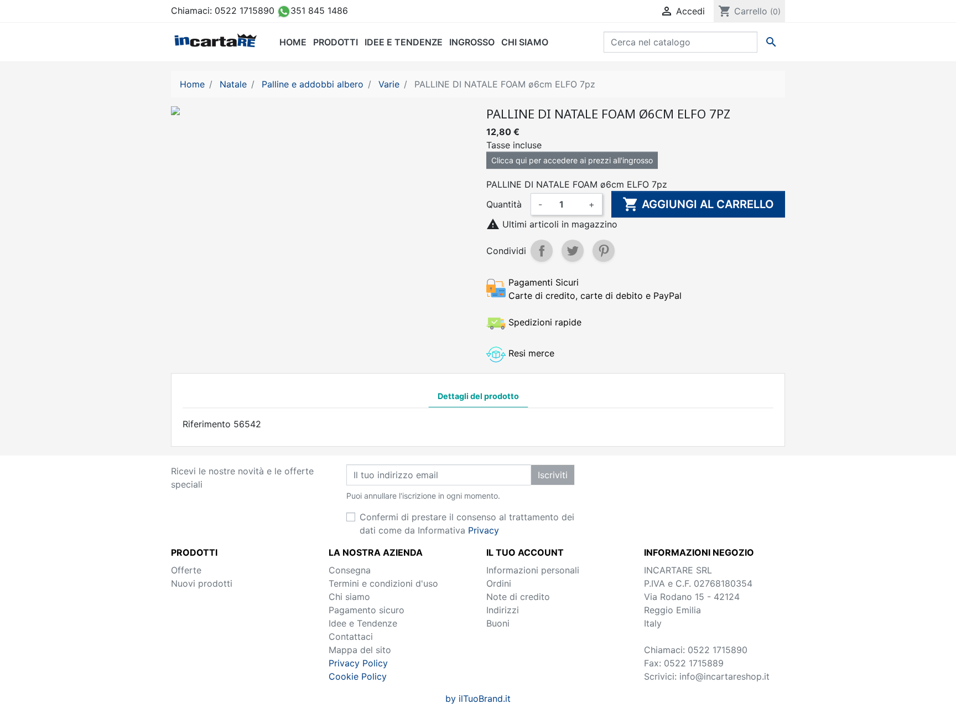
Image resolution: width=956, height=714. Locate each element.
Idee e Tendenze (363, 623)
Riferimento (207, 424)
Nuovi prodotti (201, 583)
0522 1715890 (244, 10)
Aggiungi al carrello (698, 204)
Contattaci (351, 636)
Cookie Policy (358, 676)
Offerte (186, 570)
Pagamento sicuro (366, 609)
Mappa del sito (360, 649)
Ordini (498, 583)
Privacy (483, 530)
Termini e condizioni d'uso (383, 583)
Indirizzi (502, 609)
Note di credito (518, 596)
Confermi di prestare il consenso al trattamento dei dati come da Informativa (467, 523)
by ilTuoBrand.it (478, 698)
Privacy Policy (358, 663)
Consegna (350, 570)
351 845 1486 (319, 10)
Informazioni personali (532, 570)
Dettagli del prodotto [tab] (478, 396)
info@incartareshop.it (724, 676)
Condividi (542, 251)
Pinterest (604, 251)
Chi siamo (349, 596)
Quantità (504, 204)
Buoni (498, 623)
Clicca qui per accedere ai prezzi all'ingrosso (572, 160)
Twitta (573, 251)
